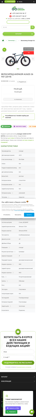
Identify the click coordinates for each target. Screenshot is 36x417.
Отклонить (6, 214)
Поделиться (22, 81)
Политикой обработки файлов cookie (24, 210)
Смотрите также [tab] (21, 126)
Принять (29, 214)
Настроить (18, 214)
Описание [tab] (7, 126)
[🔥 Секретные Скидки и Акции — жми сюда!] (18, 22)
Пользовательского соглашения (23, 367)
